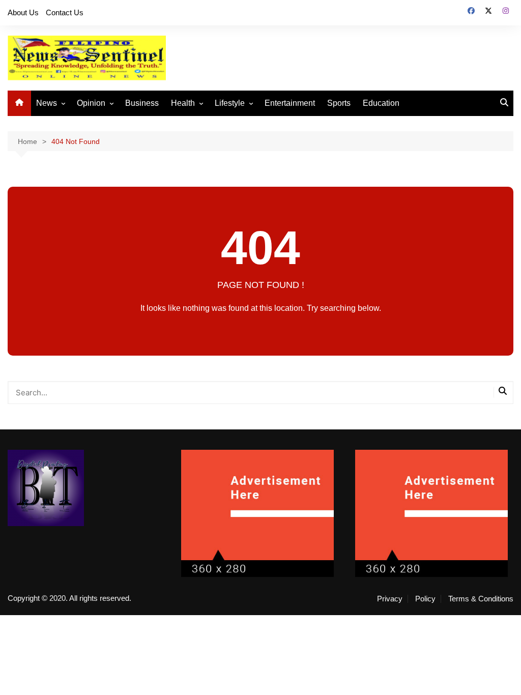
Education (381, 103)
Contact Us (64, 12)
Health (183, 103)
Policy (425, 599)
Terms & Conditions (480, 599)
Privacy (389, 599)
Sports (339, 103)
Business (142, 103)
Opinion (91, 103)
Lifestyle (230, 103)
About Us (23, 12)
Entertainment (290, 103)
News (46, 103)
